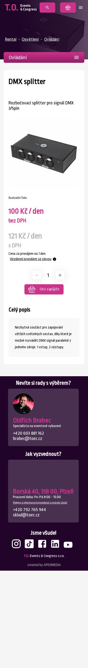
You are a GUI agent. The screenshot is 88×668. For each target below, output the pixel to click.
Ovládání (51, 39)
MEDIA (52, 565)
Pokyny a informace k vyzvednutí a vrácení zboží (40, 502)
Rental (10, 39)
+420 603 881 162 (28, 433)
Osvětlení (30, 39)
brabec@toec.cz (27, 438)
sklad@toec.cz (26, 515)
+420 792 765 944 (29, 509)
